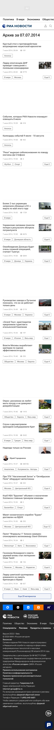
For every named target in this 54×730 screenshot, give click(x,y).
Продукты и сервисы (40, 628)
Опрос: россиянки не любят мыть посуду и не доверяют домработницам (17, 403)
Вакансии (7, 639)
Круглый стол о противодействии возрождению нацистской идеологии (22, 45)
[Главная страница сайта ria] (16, 26)
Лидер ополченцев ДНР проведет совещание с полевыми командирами (16, 65)
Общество (19, 623)
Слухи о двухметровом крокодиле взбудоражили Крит (19, 425)
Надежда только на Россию (17, 448)
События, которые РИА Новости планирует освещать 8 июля (25, 117)
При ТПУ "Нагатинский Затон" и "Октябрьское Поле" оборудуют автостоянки (26, 477)
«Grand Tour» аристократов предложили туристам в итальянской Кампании (17, 324)
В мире (43, 623)
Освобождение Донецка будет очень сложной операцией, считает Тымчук (18, 249)
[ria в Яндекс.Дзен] (18, 607)
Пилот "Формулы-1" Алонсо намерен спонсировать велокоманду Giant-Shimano (25, 535)
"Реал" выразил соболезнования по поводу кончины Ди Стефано (25, 153)
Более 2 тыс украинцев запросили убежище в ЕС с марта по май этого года (17, 206)
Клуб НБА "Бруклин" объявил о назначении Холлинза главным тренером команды (25, 496)
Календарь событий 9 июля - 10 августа (23, 136)
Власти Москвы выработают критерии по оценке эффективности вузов (17, 348)
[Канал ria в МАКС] (8, 607)
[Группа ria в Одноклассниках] (38, 607)
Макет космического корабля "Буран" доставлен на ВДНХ (22, 516)
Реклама (23, 628)
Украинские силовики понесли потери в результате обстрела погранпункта (18, 227)
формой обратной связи (28, 695)
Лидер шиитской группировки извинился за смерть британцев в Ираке (18, 577)
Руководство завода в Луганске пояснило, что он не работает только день (19, 303)
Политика (7, 623)
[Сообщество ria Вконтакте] (28, 607)
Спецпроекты (9, 628)
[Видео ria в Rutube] (49, 607)
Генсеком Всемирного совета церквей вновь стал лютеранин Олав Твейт (19, 555)
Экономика (32, 623)
